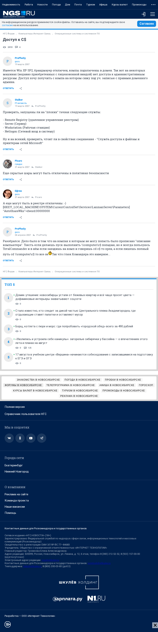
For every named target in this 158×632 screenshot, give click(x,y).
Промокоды (139, 4)
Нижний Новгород (17, 471)
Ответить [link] (8, 88)
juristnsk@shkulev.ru (99, 563)
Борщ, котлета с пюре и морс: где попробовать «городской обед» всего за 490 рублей (74, 326)
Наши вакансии (15, 506)
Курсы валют (120, 4)
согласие (7, 25)
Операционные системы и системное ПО (77, 33)
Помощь (10, 513)
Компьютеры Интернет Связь (34, 33)
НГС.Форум (8, 33)
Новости (42, 4)
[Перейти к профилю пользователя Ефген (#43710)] (7, 194)
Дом (67, 4)
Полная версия (15, 407)
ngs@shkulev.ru (50, 560)
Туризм (90, 4)
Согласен (147, 23)
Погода (56, 4)
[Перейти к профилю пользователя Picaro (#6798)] (7, 164)
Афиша (103, 4)
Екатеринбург (14, 465)
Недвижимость (11, 4)
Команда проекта (17, 500)
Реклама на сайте (16, 494)
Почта (78, 4)
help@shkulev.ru (32, 566)
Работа (29, 4)
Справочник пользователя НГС (26, 414)
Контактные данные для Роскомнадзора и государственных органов (46, 528)
